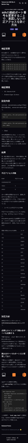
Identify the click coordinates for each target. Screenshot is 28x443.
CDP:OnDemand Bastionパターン (12, 323)
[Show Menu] (25, 3)
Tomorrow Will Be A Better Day (8, 3)
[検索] (20, 3)
